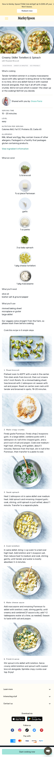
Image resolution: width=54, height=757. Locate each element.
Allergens (7, 134)
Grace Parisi (36, 101)
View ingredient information (15, 149)
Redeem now (27, 11)
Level (4, 118)
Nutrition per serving (12, 126)
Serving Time (8, 110)
